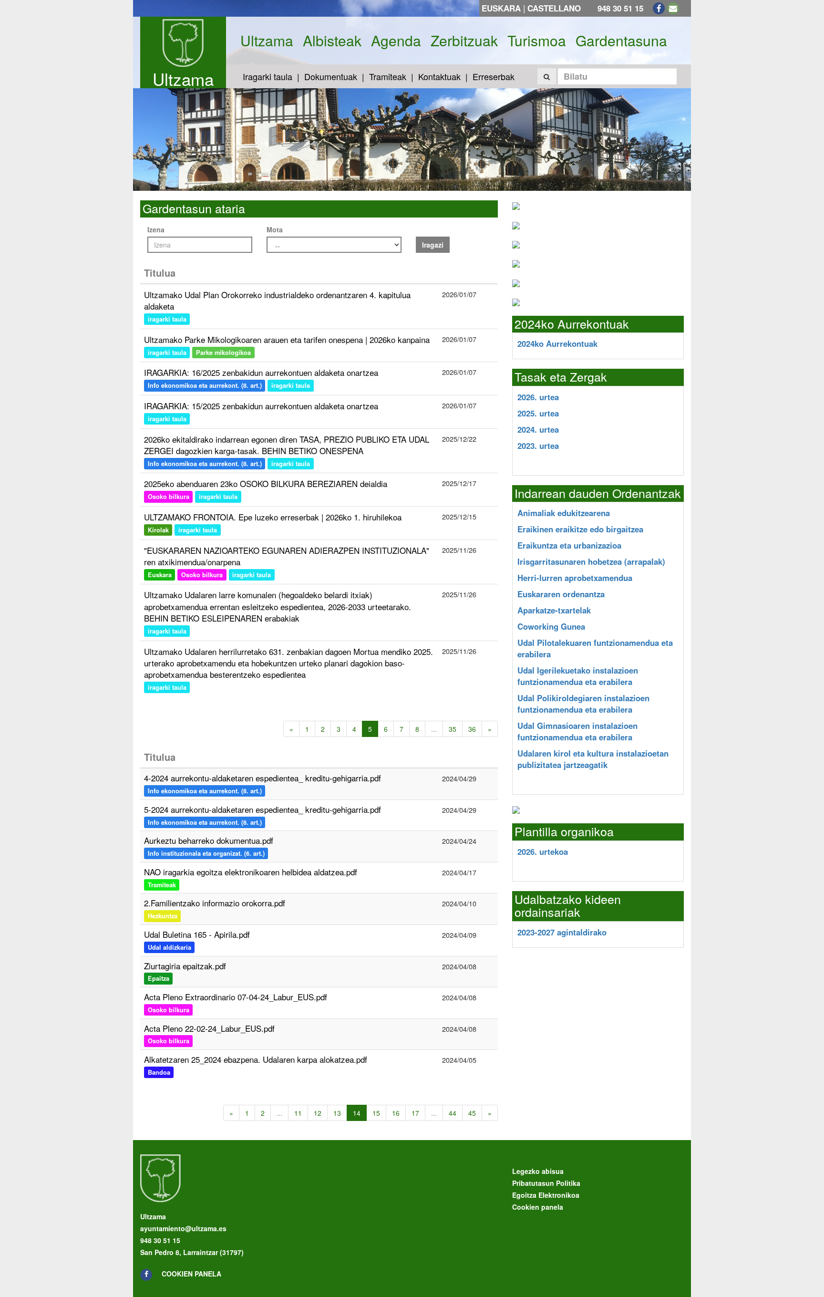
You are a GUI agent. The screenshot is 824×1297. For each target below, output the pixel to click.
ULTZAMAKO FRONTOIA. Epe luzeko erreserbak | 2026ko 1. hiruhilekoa (273, 517)
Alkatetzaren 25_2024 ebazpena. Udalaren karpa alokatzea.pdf (255, 1059)
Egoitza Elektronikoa (545, 1195)
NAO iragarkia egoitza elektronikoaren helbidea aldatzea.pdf (250, 872)
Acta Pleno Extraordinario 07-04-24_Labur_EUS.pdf (235, 997)
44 (452, 1113)
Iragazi (432, 244)
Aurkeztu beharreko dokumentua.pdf (208, 840)
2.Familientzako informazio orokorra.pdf (214, 903)
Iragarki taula (267, 76)
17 (415, 1113)
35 (452, 729)
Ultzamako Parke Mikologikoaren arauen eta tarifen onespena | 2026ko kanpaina (287, 339)
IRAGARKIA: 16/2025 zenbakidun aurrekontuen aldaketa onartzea (261, 372)
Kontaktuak (439, 76)
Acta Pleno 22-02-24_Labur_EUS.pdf (209, 1028)
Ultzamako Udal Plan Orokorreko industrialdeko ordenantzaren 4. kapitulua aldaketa (277, 300)
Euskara (501, 8)
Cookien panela (191, 1273)
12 (317, 1113)
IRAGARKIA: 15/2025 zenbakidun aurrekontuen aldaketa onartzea (261, 406)
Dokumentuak (330, 76)
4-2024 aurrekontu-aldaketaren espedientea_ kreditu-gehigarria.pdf (262, 778)
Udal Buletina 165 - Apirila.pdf (197, 934)
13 (337, 1113)
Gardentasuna (621, 40)
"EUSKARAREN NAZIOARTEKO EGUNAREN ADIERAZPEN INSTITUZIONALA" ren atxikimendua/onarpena (286, 556)
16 (396, 1113)
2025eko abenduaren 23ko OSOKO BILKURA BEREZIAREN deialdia (265, 483)
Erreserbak (494, 76)
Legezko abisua (538, 1171)
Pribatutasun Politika (546, 1183)
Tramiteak (387, 76)
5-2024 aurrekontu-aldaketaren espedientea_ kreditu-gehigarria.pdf (262, 809)
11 (298, 1113)
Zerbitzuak (464, 40)
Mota (275, 229)
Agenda (396, 40)
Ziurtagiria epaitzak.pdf (185, 966)
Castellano (554, 8)
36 (472, 729)
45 (472, 1113)
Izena (156, 229)
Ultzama (183, 79)
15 (376, 1113)
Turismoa (536, 40)
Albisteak (332, 40)
